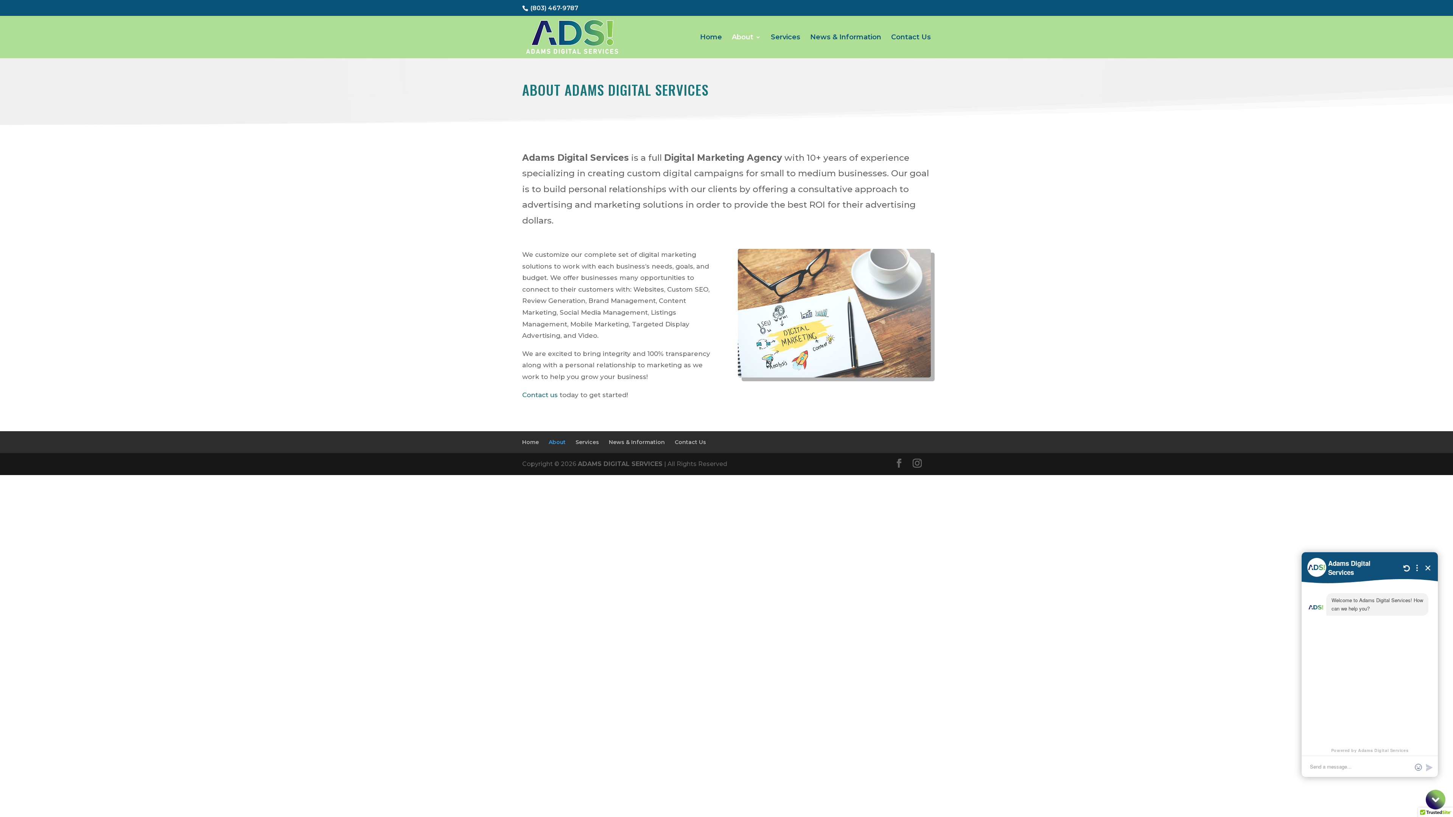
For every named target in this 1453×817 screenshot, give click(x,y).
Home (711, 37)
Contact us (540, 395)
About (742, 37)
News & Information (845, 37)
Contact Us (911, 37)
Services (785, 37)
